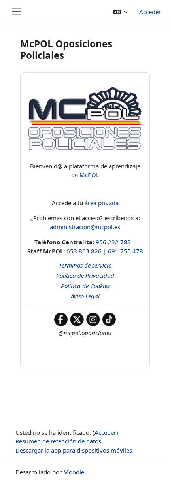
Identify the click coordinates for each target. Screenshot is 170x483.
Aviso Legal (85, 296)
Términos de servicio (85, 265)
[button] (120, 12)
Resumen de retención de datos (58, 441)
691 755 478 (125, 251)
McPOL (89, 175)
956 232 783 (113, 242)
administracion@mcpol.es (85, 227)
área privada (101, 203)
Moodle (73, 472)
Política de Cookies (85, 286)
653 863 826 (84, 251)
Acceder (150, 12)
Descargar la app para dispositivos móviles (73, 450)
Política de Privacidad (85, 275)
